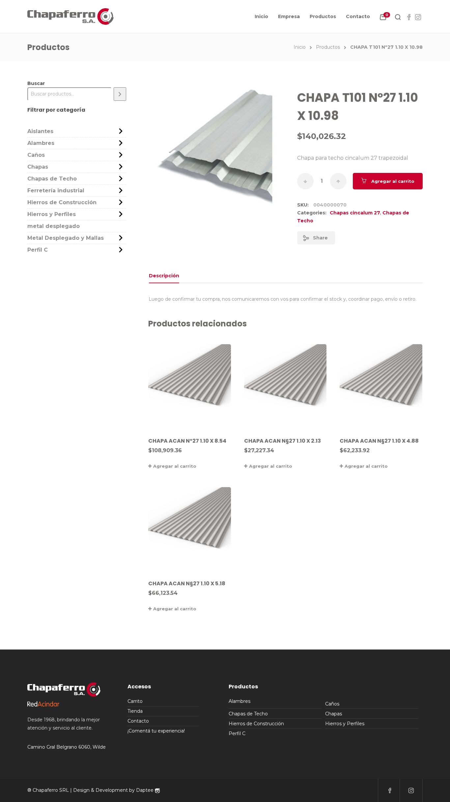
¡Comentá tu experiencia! (156, 731)
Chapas (37, 167)
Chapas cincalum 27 (355, 213)
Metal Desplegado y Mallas (65, 238)
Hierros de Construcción (62, 202)
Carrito (135, 701)
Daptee (145, 790)
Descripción (164, 276)
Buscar (36, 83)
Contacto (358, 16)
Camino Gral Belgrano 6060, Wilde (66, 747)
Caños (36, 155)
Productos (323, 16)
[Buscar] (120, 94)
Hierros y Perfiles (51, 214)
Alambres (40, 143)
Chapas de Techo (52, 179)
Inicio (261, 16)
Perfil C (37, 250)
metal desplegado (53, 226)
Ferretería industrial (55, 190)
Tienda (135, 711)
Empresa (289, 16)
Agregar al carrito (392, 181)
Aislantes (40, 131)
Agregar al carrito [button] (174, 466)
